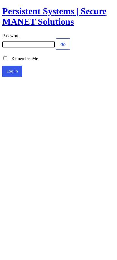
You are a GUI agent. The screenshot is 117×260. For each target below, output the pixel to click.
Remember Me (23, 58)
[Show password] (63, 44)
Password (11, 35)
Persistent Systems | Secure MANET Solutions (54, 16)
